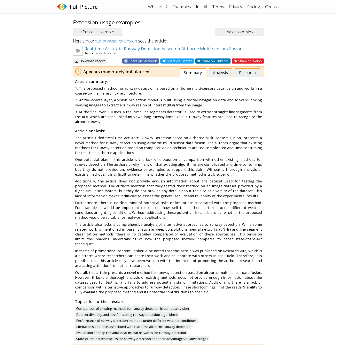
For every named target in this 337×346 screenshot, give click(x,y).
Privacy (235, 7)
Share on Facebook (142, 61)
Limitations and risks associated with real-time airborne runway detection (133, 326)
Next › (239, 32)
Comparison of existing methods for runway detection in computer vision (132, 308)
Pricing (253, 7)
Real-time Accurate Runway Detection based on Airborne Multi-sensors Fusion (164, 48)
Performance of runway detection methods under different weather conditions (136, 320)
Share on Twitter (179, 61)
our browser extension (116, 41)
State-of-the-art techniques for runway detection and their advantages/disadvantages (142, 338)
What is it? (158, 7)
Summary (193, 72)
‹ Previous (97, 32)
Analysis (220, 72)
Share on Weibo (250, 61)
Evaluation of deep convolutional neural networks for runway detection (131, 332)
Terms (218, 7)
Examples (182, 7)
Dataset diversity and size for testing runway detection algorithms (127, 314)
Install (201, 7)
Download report (92, 61)
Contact (272, 7)
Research (247, 72)
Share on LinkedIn (214, 61)
